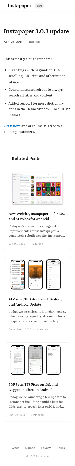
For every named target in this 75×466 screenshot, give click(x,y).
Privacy (46, 447)
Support (30, 447)
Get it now (12, 125)
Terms (61, 447)
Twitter (14, 447)
